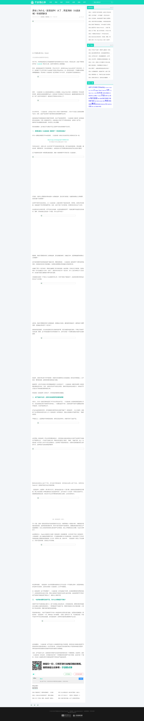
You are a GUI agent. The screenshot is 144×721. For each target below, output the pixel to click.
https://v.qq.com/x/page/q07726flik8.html (58, 139)
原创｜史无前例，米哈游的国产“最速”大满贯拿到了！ (100, 18)
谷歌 (92, 106)
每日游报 (93, 98)
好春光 (107, 93)
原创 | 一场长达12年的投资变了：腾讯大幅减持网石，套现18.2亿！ (43, 695)
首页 (51, 2)
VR (107, 90)
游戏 (101, 98)
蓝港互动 (110, 104)
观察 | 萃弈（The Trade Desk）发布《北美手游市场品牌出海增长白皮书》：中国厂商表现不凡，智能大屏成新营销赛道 (100, 39)
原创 (56, 2)
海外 (61, 2)
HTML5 (91, 90)
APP (84, 2)
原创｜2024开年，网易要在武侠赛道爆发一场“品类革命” (100, 59)
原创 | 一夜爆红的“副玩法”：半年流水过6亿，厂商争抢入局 (100, 33)
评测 (90, 106)
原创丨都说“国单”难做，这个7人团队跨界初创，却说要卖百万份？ (69, 698)
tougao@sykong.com (78, 711)
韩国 (100, 106)
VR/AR (67, 2)
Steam (100, 90)
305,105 (82, 16)
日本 (106, 95)
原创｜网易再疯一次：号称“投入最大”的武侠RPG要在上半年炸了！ (100, 74)
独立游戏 (105, 98)
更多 (111, 7)
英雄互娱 (103, 104)
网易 (106, 101)
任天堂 (99, 93)
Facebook (107, 87)
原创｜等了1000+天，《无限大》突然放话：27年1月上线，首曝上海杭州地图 (69, 695)
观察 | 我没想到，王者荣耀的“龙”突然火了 (98, 65)
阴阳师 (97, 106)
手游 (103, 95)
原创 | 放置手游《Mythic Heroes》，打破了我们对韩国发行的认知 (100, 27)
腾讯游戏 (98, 104)
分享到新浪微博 (78, 674)
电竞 (93, 101)
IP (94, 90)
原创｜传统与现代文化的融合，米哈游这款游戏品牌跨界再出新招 (100, 21)
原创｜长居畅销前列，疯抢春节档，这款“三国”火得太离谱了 (100, 71)
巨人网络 (94, 95)
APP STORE (93, 87)
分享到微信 (67, 674)
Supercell (104, 90)
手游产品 (47, 16)
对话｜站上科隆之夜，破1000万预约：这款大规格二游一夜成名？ (69, 692)
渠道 (99, 98)
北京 (104, 93)
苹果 (106, 104)
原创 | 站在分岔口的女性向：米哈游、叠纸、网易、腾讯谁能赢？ (100, 36)
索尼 (104, 101)
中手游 (92, 93)
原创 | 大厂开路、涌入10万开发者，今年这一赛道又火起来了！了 (100, 30)
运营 (73, 2)
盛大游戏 (97, 101)
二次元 (95, 93)
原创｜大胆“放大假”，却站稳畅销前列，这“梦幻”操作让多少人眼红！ (100, 56)
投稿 (79, 2)
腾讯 (93, 104)
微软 (100, 95)
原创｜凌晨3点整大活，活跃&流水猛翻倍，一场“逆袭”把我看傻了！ (100, 77)
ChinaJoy (101, 87)
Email (81, 678)
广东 (98, 95)
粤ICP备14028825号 (72, 712)
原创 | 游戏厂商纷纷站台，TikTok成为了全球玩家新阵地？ (100, 24)
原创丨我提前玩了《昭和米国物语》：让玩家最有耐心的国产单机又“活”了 (43, 692)
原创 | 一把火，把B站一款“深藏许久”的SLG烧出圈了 (100, 62)
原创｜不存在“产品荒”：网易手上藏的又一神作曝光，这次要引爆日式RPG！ (100, 50)
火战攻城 (39, 64)
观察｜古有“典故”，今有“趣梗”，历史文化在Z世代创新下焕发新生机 (100, 15)
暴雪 (109, 95)
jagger (96, 90)
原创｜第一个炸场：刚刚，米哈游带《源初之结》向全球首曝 (43, 698)
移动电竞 (100, 101)
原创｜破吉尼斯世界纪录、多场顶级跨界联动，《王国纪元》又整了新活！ (100, 53)
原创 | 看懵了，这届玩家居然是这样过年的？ (99, 68)
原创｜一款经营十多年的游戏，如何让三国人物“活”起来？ (100, 12)
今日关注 (42, 16)
